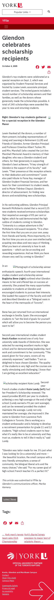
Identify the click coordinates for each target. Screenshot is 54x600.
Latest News (9, 499)
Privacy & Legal (8, 588)
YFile (5, 20)
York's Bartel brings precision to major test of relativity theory (37, 538)
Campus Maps (8, 580)
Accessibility (7, 591)
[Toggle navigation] (6, 27)
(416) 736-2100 (9, 578)
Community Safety (10, 585)
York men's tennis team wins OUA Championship (12, 538)
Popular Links (21, 12)
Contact (5, 575)
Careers (5, 594)
